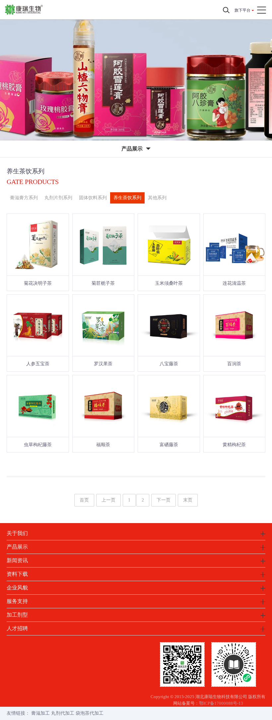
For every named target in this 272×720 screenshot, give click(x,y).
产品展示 (17, 547)
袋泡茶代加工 (89, 713)
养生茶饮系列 (127, 197)
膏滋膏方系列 (24, 197)
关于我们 (17, 533)
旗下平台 (242, 10)
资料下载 (17, 574)
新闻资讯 (17, 560)
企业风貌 (17, 587)
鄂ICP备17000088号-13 (221, 703)
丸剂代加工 (62, 713)
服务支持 (17, 601)
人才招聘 (17, 628)
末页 (187, 500)
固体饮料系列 (93, 197)
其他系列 (157, 197)
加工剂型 (17, 615)
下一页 (163, 500)
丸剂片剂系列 (58, 197)
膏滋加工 (40, 713)
